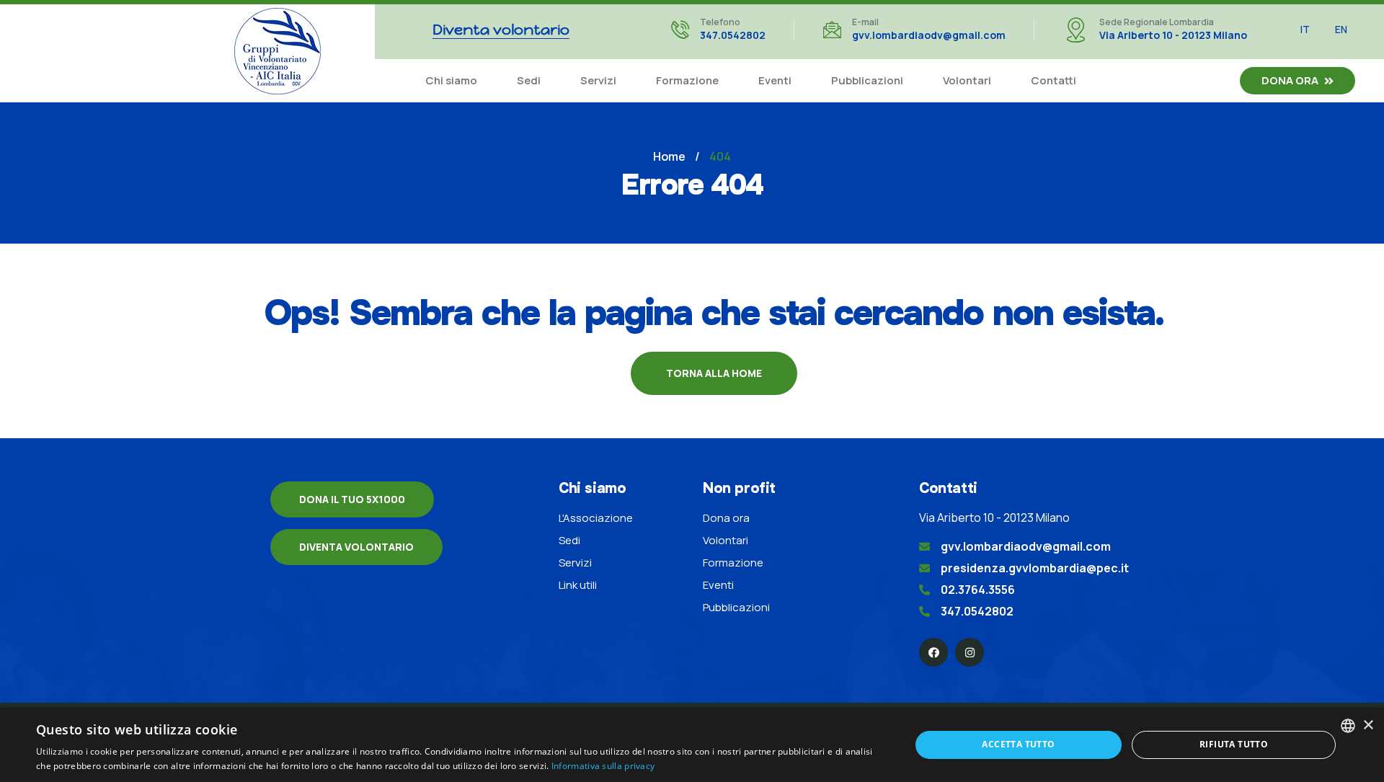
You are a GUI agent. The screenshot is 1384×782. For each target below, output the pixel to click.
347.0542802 (733, 35)
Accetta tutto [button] (1018, 744)
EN (1341, 29)
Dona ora (1289, 80)
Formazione (687, 80)
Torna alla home (714, 373)
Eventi (774, 80)
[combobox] (1348, 726)
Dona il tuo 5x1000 (352, 499)
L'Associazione (596, 517)
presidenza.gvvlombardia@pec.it (1035, 568)
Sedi (529, 80)
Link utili (578, 584)
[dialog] (692, 745)
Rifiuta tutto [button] (1233, 744)
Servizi (598, 80)
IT (1305, 29)
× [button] (1367, 725)
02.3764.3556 (978, 589)
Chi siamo (451, 80)
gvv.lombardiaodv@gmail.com (929, 35)
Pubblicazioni (867, 80)
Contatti (1053, 80)
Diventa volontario (356, 547)
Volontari (967, 80)
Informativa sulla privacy (603, 766)
